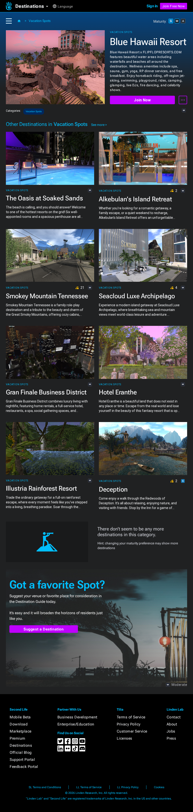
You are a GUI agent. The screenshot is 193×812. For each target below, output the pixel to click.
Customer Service (132, 731)
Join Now (142, 100)
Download (19, 724)
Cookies (159, 787)
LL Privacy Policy (128, 787)
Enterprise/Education (75, 724)
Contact (174, 717)
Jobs (171, 731)
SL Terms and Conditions (45, 787)
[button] (33, 6)
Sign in (152, 6)
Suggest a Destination (44, 629)
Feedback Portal (24, 766)
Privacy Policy (129, 724)
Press (171, 738)
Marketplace (21, 731)
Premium (17, 738)
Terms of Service (131, 717)
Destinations (21, 745)
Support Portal (22, 759)
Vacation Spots (40, 21)
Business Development (77, 717)
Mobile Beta (20, 717)
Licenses (124, 738)
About (172, 724)
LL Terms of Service (89, 787)
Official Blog (21, 752)
